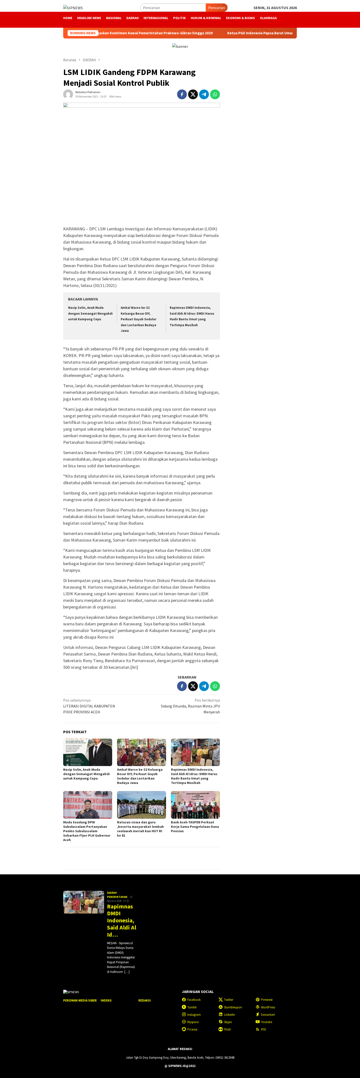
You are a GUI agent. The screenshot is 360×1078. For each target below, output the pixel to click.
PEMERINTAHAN (117, 897)
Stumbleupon (233, 1007)
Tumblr (192, 1007)
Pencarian (216, 7)
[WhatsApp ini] (215, 94)
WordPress (268, 1007)
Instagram (194, 1015)
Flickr (227, 1029)
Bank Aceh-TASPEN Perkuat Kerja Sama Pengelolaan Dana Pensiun (195, 826)
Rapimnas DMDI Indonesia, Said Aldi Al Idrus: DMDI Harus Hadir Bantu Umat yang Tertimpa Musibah (194, 776)
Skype (228, 1022)
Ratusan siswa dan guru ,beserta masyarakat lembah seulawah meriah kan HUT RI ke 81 (140, 829)
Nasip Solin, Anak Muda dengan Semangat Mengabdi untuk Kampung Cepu (90, 313)
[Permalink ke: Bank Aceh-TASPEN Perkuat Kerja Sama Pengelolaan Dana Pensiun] (195, 804)
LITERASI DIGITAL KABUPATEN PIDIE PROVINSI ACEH (89, 706)
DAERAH (112, 892)
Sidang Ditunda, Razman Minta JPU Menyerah (190, 706)
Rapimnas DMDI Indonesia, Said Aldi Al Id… (121, 920)
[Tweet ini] (193, 94)
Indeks (106, 1000)
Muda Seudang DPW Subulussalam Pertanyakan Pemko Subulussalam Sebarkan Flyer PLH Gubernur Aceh (86, 831)
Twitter (228, 1000)
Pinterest (267, 1000)
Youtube (266, 1022)
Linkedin (229, 1015)
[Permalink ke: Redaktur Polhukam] (68, 93)
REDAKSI (144, 1000)
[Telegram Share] (204, 94)
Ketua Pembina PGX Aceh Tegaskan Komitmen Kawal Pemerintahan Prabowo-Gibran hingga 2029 (101, 33)
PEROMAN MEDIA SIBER (80, 1000)
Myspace (193, 1022)
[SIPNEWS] (73, 7)
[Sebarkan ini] (182, 94)
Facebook (194, 1000)
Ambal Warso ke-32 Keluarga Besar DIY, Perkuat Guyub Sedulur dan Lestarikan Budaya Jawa (138, 319)
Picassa (192, 1029)
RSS (263, 1029)
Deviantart (268, 1015)
